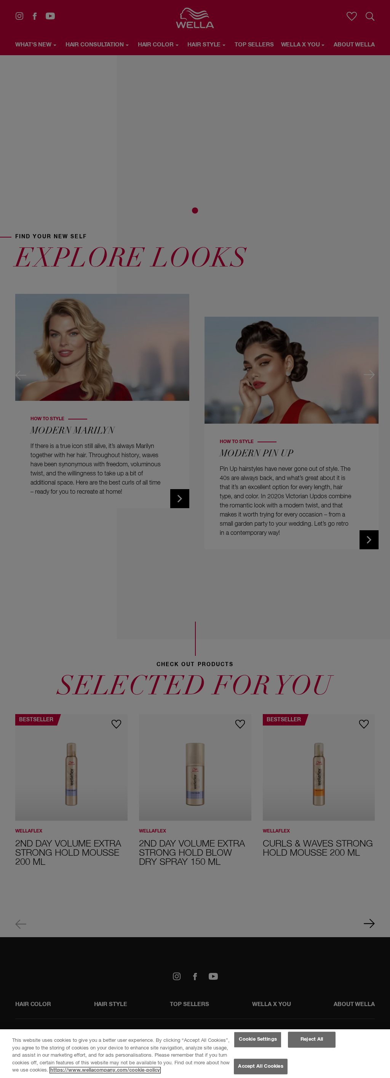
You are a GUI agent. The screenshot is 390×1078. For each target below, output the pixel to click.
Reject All (311, 1039)
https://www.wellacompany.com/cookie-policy (105, 1070)
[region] (195, 1053)
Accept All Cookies (260, 1066)
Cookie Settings (258, 1039)
